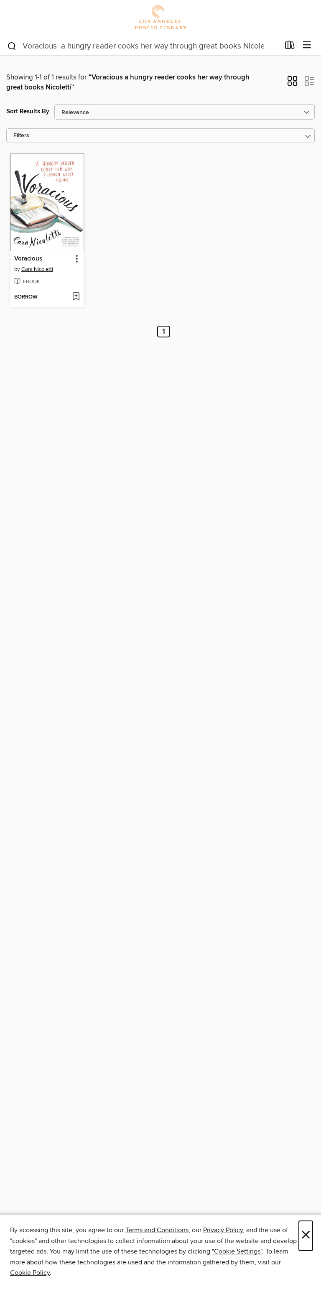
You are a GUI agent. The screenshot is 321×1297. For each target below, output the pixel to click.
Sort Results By (27, 111)
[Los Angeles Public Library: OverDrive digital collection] (160, 17)
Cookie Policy (30, 1273)
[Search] (12, 45)
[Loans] (290, 47)
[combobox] (143, 46)
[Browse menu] (307, 45)
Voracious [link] (28, 259)
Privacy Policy (223, 1230)
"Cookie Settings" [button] (237, 1251)
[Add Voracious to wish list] (76, 297)
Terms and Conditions (157, 1230)
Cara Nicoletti (37, 269)
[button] (292, 83)
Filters (21, 135)
